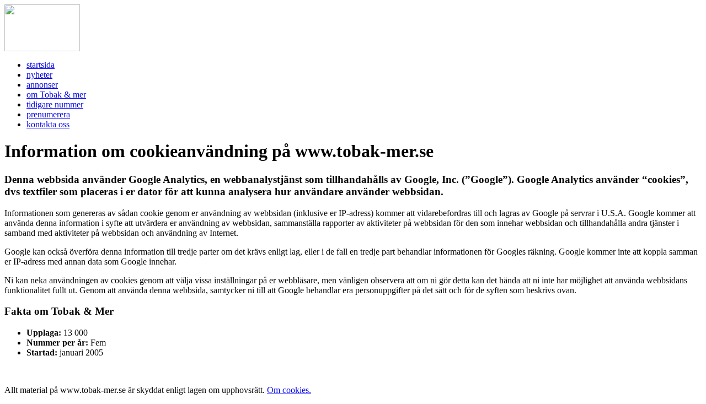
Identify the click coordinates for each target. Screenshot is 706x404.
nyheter (39, 74)
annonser (42, 84)
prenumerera (48, 114)
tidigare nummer (54, 104)
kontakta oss (47, 124)
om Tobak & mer (56, 94)
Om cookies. (289, 390)
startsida (40, 64)
